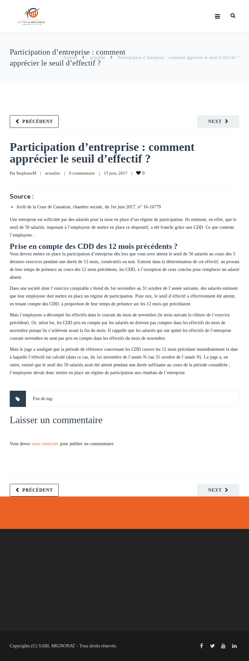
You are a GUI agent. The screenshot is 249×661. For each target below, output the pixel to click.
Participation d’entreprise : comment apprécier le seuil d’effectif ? (102, 153)
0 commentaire (82, 173)
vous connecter (45, 443)
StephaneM (26, 173)
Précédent (37, 121)
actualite (97, 57)
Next (215, 121)
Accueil (70, 57)
